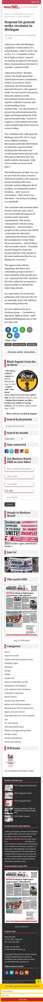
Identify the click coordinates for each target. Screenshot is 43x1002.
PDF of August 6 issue (22, 801)
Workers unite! (11, 734)
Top (6, 719)
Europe (8, 670)
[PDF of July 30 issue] (9, 820)
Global (7, 674)
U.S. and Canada (11, 723)
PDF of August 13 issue (23, 793)
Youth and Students (13, 742)
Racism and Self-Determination (18, 704)
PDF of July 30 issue (22, 816)
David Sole (13, 35)
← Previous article (14, 352)
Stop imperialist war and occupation (20, 715)
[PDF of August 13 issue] (9, 797)
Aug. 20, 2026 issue (21, 640)
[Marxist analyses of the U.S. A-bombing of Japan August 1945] (9, 813)
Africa (7, 652)
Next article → (30, 352)
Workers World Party (13, 738)
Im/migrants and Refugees (15, 685)
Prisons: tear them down (15, 700)
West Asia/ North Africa (14, 727)
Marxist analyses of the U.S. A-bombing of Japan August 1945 (25, 811)
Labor (8, 344)
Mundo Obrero (11, 697)
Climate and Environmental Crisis (19, 659)
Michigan (32, 344)
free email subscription (16, 841)
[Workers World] (21, 7)
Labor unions (19, 344)
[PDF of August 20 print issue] (9, 790)
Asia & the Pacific (12, 655)
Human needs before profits (16, 682)
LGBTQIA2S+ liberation (14, 693)
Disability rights (11, 663)
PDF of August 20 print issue (25, 786)
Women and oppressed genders (18, 730)
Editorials (9, 667)
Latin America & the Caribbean (17, 689)
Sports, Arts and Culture (15, 712)
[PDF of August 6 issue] (9, 805)
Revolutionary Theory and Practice (19, 708)
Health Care (9, 678)
